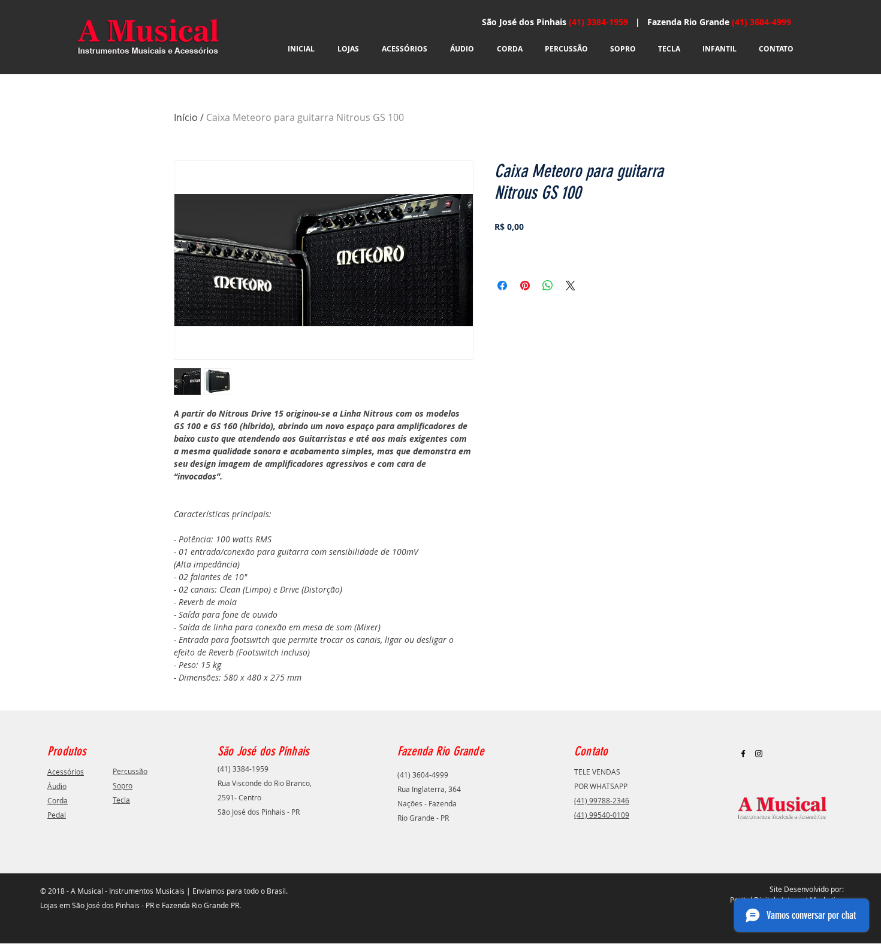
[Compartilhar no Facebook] (502, 285)
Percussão (130, 771)
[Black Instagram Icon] (759, 753)
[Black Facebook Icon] (743, 753)
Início (186, 117)
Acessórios (65, 771)
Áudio (57, 786)
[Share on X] (570, 285)
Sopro (122, 785)
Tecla (121, 800)
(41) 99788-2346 (601, 800)
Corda (57, 800)
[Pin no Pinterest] (525, 285)
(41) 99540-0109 (601, 814)
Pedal (56, 814)
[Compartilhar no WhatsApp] (548, 285)
